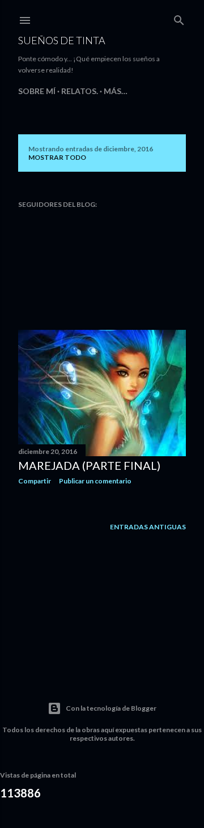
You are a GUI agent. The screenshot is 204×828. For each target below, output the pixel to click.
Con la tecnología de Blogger (111, 708)
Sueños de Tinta (61, 40)
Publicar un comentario (95, 481)
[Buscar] (179, 18)
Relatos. (79, 91)
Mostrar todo (57, 157)
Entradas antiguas (148, 527)
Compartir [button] (34, 481)
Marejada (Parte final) (89, 465)
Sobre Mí (37, 91)
